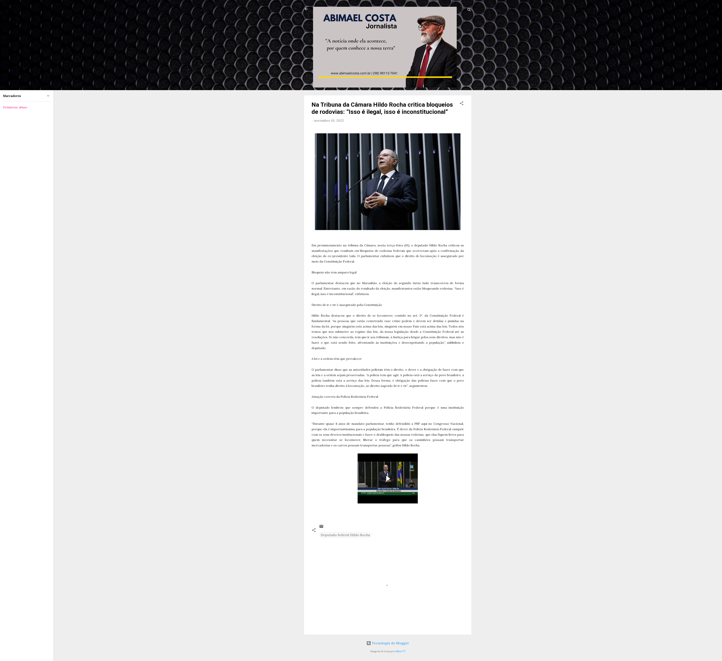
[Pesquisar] (469, 10)
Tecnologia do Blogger (390, 643)
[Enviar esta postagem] (321, 527)
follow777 (400, 651)
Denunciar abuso (15, 107)
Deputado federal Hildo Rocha (345, 535)
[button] (461, 104)
